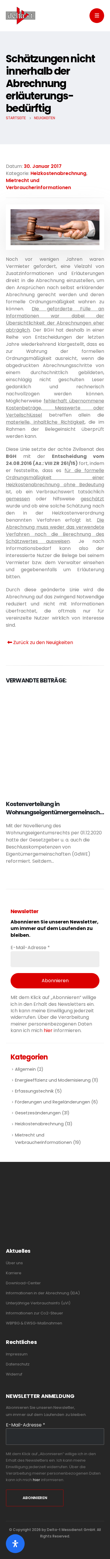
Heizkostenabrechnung (58, 173)
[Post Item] (55, 741)
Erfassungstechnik (34, 1085)
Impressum (17, 1348)
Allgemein (25, 1063)
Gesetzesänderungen (38, 1107)
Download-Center (23, 1277)
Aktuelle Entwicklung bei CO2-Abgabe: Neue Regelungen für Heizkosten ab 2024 (47, 812)
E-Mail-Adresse (30, 942)
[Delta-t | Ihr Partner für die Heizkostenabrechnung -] (20, 15)
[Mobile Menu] (96, 15)
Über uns (14, 1257)
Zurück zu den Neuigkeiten (42, 642)
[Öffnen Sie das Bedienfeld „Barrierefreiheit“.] (15, 1543)
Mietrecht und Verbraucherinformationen (38, 184)
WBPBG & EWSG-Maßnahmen (34, 1317)
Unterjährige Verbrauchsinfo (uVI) (38, 1297)
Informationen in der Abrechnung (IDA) (43, 1287)
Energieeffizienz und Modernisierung (53, 1074)
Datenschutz (18, 1358)
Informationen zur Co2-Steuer (34, 1307)
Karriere (13, 1267)
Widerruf (14, 1368)
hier (48, 1024)
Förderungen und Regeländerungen (52, 1096)
